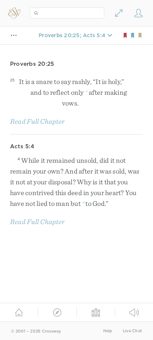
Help (108, 330)
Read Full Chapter (37, 121)
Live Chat (132, 330)
